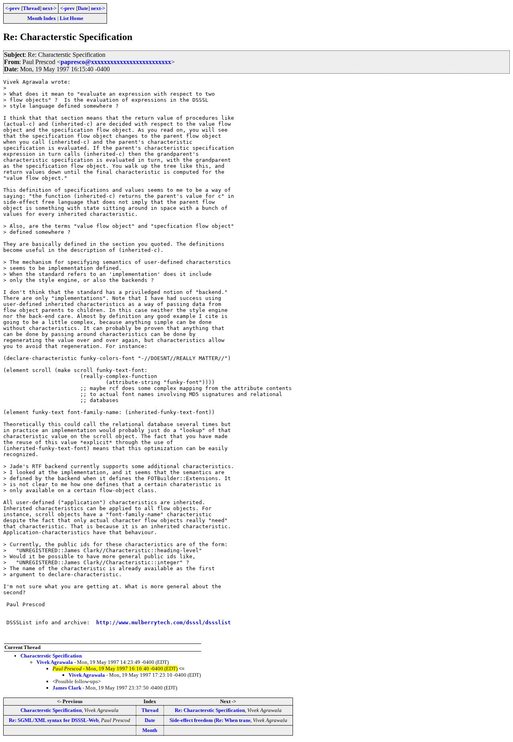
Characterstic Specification (51, 656)
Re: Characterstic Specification (210, 710)
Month (149, 730)
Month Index (41, 18)
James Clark (67, 688)
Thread (31, 8)
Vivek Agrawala (54, 662)
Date (83, 8)
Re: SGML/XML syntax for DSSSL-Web (54, 720)
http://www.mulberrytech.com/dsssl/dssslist (163, 622)
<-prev (12, 8)
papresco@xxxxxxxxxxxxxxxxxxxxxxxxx (116, 61)
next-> (49, 8)
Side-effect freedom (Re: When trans (210, 720)
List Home (71, 18)
